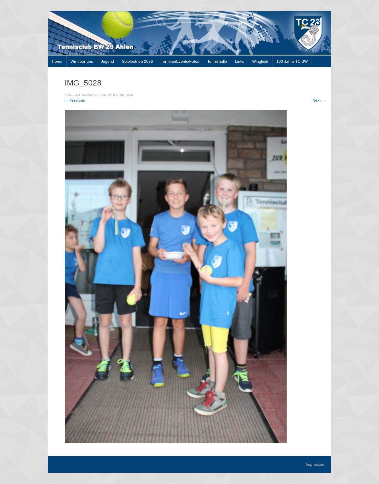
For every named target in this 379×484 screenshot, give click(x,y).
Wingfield (260, 61)
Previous (75, 100)
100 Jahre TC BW (292, 61)
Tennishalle (217, 61)
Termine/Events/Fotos (180, 61)
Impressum (315, 464)
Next (318, 100)
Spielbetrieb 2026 (137, 61)
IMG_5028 (126, 95)
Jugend (107, 61)
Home (57, 61)
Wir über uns (81, 61)
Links (239, 61)
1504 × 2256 (106, 95)
